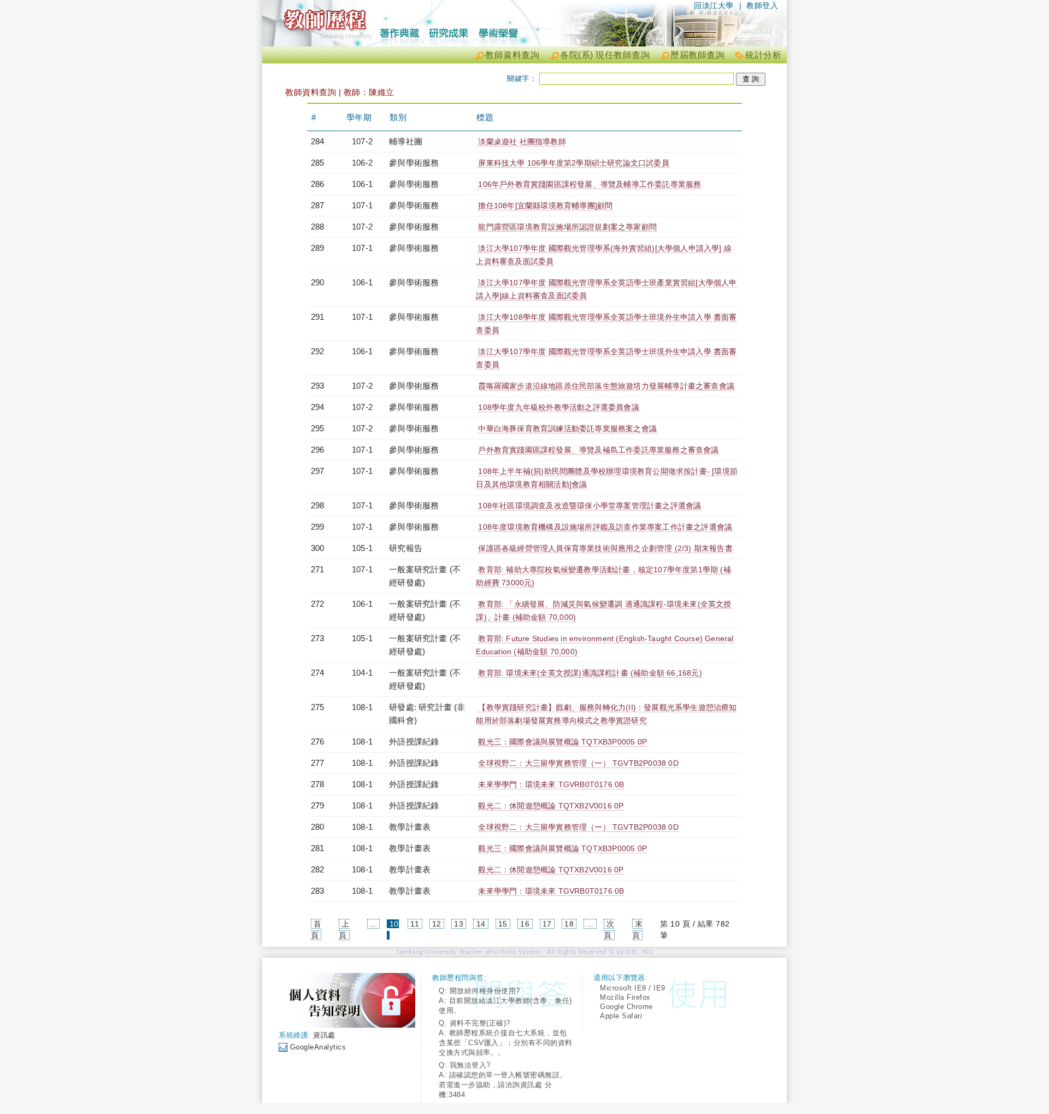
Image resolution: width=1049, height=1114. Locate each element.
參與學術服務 (414, 162)
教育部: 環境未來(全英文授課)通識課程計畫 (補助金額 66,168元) (590, 673)
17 (547, 923)
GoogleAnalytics (318, 1047)
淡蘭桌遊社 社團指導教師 (521, 141)
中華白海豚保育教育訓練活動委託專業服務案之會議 (567, 428)
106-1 (362, 184)
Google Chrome (626, 1006)
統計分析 (763, 55)
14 (481, 923)
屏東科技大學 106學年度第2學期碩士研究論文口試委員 (573, 163)
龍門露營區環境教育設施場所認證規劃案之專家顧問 (567, 226)
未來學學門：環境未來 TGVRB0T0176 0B (551, 784)
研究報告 (405, 548)
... (374, 923)
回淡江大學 (714, 5)
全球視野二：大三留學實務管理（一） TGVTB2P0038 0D (578, 763)
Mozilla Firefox (625, 997)
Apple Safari (621, 1016)
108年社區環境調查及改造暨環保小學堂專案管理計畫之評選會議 (589, 505)
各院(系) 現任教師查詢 (605, 55)
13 (458, 923)
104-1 (362, 672)
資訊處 (324, 1035)
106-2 (362, 162)
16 (524, 923)
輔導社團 (405, 141)
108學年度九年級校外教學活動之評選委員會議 (558, 407)
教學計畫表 (410, 826)
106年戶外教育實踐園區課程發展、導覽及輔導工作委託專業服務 (589, 184)
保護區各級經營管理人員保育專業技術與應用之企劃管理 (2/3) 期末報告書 (605, 548)
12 (436, 923)
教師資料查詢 (512, 55)
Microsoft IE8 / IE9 (632, 988)
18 (569, 923)
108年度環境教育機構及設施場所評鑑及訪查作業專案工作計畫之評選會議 (605, 527)
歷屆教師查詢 (697, 55)
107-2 (362, 141)
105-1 (362, 548)
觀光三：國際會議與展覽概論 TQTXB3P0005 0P (562, 741)
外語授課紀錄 (414, 741)
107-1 (362, 205)
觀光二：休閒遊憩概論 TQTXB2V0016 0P (550, 805)
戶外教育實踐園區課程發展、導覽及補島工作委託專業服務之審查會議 (598, 449)
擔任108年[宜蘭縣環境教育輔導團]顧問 (545, 205)
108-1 (362, 707)
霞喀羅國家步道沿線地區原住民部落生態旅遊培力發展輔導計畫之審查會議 (606, 386)
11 (414, 923)
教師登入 (762, 5)
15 (503, 923)
